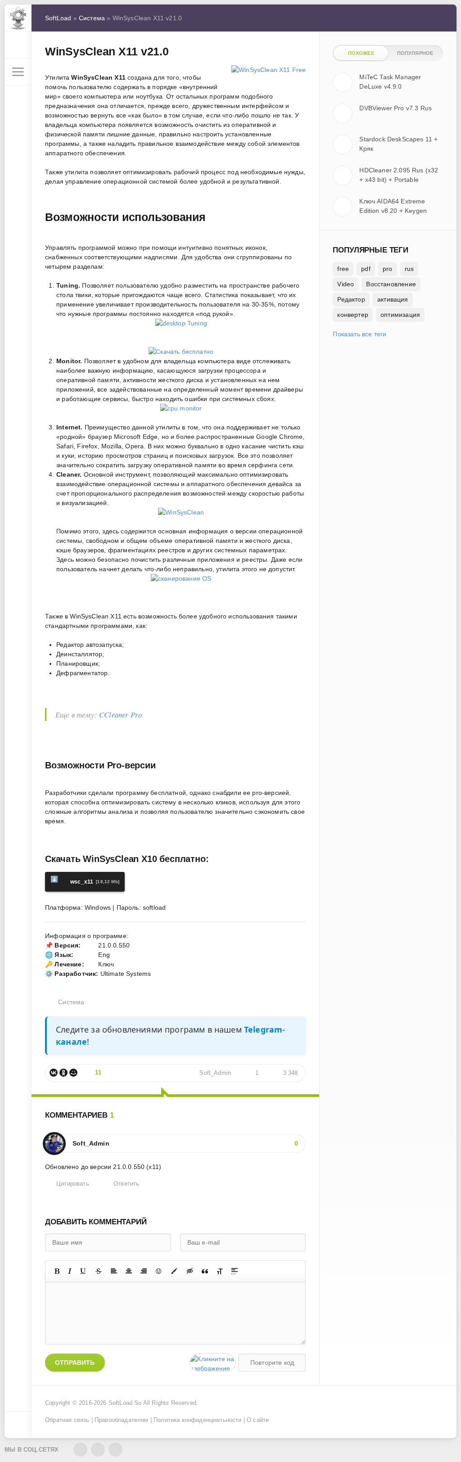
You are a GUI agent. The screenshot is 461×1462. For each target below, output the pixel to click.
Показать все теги (359, 334)
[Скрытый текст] (190, 1271)
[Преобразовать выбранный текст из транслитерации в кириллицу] (219, 1271)
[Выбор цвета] (174, 1271)
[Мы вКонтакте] (80, 1450)
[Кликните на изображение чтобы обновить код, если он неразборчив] (212, 1363)
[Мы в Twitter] (98, 1450)
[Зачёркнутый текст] (98, 1271)
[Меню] (18, 72)
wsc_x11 (84, 880)
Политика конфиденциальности (198, 1420)
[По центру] (128, 1271)
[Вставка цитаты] (204, 1271)
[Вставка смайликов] (159, 1271)
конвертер (352, 314)
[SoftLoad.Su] (18, 18)
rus (409, 268)
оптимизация (400, 314)
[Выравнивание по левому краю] (114, 1271)
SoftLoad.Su (125, 1403)
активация (392, 299)
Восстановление (391, 284)
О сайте (258, 1420)
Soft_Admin (215, 1073)
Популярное (415, 53)
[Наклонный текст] (69, 1271)
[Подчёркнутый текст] (83, 1271)
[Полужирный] (57, 1271)
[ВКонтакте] (54, 1073)
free (343, 268)
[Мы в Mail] (115, 1450)
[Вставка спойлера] (234, 1271)
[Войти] (18, 45)
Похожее (361, 53)
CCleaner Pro (120, 714)
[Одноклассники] (63, 1073)
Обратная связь (67, 1420)
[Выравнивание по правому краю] (143, 1271)
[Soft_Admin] (54, 1138)
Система (71, 1002)
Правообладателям (122, 1420)
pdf (366, 268)
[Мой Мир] (73, 1073)
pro (388, 268)
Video (345, 284)
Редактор (351, 299)
